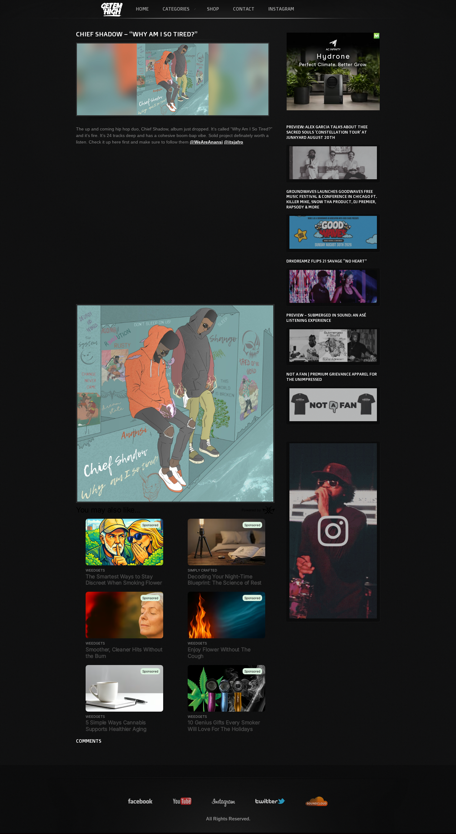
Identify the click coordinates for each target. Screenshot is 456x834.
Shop (213, 9)
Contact (243, 9)
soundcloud (317, 801)
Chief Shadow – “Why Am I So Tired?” (137, 34)
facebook (140, 801)
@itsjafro (233, 141)
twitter (270, 801)
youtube (182, 801)
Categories (172, 9)
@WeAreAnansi (206, 141)
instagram (223, 801)
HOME (142, 9)
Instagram (281, 9)
